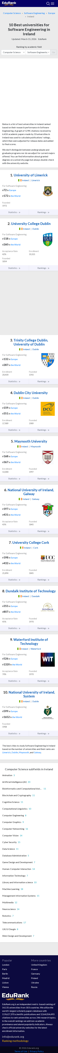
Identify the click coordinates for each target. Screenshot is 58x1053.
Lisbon (5, 982)
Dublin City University (29, 393)
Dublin (15, 752)
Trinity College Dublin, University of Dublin (29, 342)
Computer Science (12, 13)
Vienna (5, 987)
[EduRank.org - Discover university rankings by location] (9, 3)
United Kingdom (39, 964)
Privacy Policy (37, 1051)
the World (15, 196)
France (34, 969)
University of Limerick (29, 175)
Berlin (5, 973)
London (5, 964)
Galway (37, 752)
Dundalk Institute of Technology (29, 591)
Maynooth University (29, 441)
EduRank (42, 39)
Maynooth (24, 752)
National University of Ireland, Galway (29, 492)
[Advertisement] (29, 91)
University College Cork (29, 542)
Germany (35, 973)
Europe (51, 13)
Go (53, 52)
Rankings (42, 212)
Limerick (6, 752)
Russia (34, 987)
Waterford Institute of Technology (29, 641)
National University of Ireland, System (29, 694)
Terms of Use (20, 1051)
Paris (4, 969)
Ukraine (35, 982)
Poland (34, 978)
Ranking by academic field (29, 46)
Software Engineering (34, 13)
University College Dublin (29, 224)
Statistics (13, 212)
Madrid (5, 978)
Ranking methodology (15, 1040)
